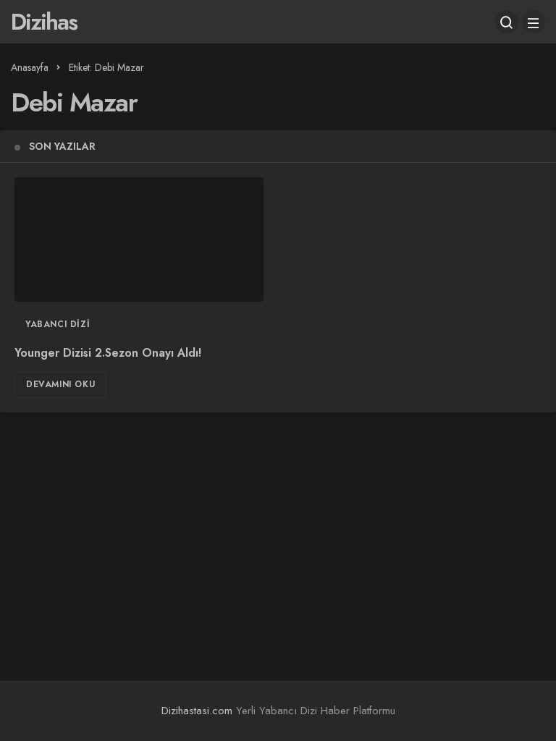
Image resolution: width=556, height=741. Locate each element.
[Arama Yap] (506, 21)
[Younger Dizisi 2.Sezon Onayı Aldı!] (139, 239)
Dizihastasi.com (196, 711)
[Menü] (533, 21)
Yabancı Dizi (57, 324)
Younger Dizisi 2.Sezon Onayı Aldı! (107, 352)
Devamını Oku (60, 384)
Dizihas (44, 21)
